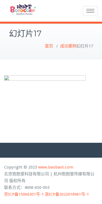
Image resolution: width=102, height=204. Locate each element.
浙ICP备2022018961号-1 (67, 194)
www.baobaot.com (55, 167)
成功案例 (68, 46)
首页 (49, 46)
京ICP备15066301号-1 (24, 194)
